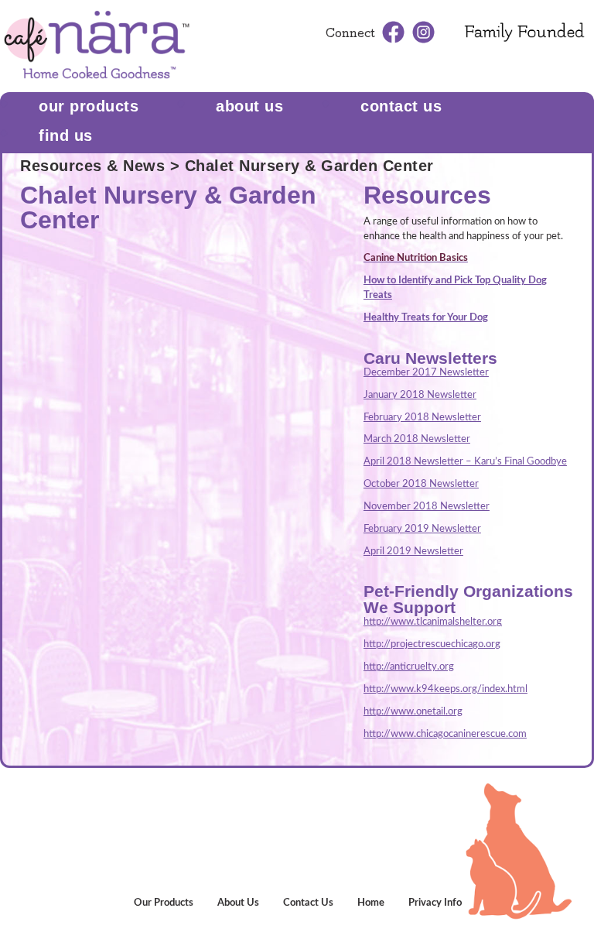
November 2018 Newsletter (427, 507)
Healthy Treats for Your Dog (426, 318)
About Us (249, 106)
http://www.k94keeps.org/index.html (445, 689)
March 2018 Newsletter (417, 439)
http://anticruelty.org (409, 667)
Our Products (88, 106)
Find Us (66, 135)
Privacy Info (435, 903)
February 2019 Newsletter (422, 529)
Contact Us (308, 903)
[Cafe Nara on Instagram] (423, 32)
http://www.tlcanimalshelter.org (433, 622)
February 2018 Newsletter (422, 418)
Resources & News (92, 165)
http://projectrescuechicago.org (432, 644)
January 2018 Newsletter (420, 395)
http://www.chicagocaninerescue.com (445, 734)
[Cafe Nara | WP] (96, 45)
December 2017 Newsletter (426, 373)
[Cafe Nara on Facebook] (393, 32)
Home (370, 903)
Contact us (401, 106)
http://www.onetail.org (413, 712)
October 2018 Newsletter (421, 484)
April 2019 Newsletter (413, 552)
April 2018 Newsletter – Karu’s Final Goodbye (465, 462)
